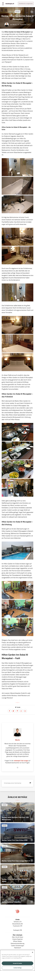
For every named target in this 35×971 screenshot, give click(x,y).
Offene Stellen (17, 941)
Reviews (17, 12)
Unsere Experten (17, 939)
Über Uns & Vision (17, 937)
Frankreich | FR (17, 926)
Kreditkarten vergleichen (26, 3)
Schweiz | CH (17, 922)
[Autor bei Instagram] (17, 768)
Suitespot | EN (17, 930)
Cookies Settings (17, 968)
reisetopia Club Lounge (21, 760)
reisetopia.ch (9, 3)
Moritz (15, 24)
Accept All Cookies (17, 963)
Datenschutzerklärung (17, 943)
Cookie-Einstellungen (17, 945)
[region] (17, 960)
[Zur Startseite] (17, 913)
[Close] (32, 952)
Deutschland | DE (17, 924)
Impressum (17, 948)
